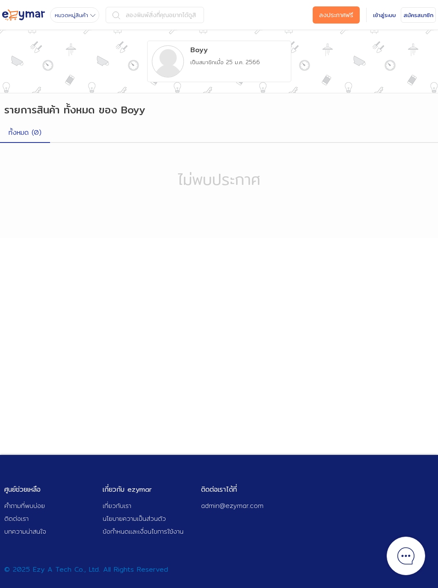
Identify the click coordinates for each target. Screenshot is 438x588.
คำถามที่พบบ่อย (24, 506)
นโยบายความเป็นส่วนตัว (134, 518)
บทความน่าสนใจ (25, 531)
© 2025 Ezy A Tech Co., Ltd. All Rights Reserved (86, 569)
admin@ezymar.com (232, 506)
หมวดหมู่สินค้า (71, 15)
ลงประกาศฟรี (336, 15)
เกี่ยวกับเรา (117, 506)
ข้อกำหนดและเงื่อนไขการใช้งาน (143, 531)
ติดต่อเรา (16, 518)
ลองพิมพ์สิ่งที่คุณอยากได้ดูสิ (161, 15)
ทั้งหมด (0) (25, 132)
